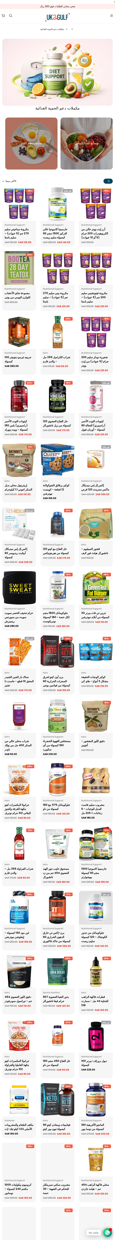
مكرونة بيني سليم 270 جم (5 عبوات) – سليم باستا (55, 297)
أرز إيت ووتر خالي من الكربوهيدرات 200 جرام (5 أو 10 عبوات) (94, 233)
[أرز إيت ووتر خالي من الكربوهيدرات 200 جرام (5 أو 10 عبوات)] (96, 204)
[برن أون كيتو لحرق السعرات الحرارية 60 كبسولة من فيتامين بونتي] (57, 652)
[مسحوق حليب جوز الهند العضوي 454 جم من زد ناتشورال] (57, 843)
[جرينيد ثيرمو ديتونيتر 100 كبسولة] (19, 332)
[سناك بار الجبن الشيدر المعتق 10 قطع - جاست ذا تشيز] (19, 652)
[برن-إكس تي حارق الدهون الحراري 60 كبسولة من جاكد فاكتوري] (57, 907)
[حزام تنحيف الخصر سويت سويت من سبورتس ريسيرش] (19, 588)
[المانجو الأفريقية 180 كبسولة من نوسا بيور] (96, 1100)
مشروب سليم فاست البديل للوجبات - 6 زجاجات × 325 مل (93, 809)
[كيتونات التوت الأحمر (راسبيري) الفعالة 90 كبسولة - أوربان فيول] (96, 396)
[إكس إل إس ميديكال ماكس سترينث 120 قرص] (96, 460)
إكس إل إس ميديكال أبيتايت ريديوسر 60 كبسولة (16, 553)
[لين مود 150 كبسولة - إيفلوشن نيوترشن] (19, 907)
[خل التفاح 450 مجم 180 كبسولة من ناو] (57, 1036)
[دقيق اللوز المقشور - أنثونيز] (96, 716)
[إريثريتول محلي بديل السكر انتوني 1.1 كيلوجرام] (19, 460)
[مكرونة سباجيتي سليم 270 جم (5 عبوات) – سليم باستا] (19, 204)
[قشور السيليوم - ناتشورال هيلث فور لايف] (96, 524)
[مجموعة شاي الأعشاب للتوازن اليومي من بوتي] (19, 268)
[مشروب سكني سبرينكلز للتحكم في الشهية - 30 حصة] (57, 1159)
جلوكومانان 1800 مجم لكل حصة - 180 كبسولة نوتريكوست (56, 617)
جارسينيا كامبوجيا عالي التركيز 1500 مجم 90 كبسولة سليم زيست (55, 233)
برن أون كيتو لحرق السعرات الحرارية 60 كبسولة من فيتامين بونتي (56, 681)
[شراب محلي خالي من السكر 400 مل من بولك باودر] (19, 716)
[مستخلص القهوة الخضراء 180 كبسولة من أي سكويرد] (57, 716)
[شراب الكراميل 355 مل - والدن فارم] (57, 332)
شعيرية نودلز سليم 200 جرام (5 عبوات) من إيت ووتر (95, 361)
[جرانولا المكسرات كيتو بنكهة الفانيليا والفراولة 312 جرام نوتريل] (19, 1036)
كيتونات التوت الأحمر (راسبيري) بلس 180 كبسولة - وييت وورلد (16, 425)
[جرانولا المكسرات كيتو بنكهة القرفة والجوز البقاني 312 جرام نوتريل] (19, 780)
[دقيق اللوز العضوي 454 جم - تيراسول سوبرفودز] (19, 972)
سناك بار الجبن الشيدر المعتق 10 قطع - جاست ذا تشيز (19, 681)
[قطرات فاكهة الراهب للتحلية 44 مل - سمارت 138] (96, 972)
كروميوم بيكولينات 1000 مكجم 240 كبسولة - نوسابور (18, 1189)
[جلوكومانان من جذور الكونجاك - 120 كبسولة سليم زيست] (96, 907)
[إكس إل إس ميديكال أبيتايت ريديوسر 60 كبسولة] (19, 524)
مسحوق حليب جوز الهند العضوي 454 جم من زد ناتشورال (56, 873)
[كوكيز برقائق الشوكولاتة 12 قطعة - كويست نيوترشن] (57, 460)
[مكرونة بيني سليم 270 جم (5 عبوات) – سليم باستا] (57, 268)
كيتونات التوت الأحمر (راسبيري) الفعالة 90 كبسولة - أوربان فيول (93, 425)
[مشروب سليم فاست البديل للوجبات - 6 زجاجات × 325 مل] (96, 780)
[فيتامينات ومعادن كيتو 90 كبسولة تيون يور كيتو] (57, 1100)
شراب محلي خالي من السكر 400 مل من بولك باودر (18, 745)
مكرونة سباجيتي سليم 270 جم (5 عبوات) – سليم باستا (17, 233)
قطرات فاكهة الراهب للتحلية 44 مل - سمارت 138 (94, 1001)
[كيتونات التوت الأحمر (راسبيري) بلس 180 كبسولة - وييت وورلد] (19, 396)
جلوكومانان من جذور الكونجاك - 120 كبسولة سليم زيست (94, 937)
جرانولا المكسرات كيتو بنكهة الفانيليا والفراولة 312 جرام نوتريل (17, 1065)
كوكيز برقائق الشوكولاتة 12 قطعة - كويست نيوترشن (56, 489)
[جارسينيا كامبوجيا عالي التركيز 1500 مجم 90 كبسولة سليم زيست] (57, 204)
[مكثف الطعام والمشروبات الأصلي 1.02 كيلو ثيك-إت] (19, 1100)
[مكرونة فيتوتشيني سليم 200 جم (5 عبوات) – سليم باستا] (96, 268)
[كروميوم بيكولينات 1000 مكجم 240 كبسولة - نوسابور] (19, 1159)
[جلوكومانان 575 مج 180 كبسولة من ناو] (57, 780)
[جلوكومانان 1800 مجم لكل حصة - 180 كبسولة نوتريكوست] (57, 588)
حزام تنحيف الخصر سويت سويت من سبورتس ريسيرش (19, 617)
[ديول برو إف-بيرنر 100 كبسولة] (96, 1036)
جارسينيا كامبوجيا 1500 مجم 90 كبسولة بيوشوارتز (94, 873)
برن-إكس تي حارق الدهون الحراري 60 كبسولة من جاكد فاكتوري (57, 937)
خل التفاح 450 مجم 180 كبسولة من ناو (56, 1063)
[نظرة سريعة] (83, 193)
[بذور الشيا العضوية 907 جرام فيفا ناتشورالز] (57, 972)
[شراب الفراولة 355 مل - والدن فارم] (19, 843)
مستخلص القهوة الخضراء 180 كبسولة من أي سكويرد (57, 745)
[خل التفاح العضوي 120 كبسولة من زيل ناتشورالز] (57, 396)
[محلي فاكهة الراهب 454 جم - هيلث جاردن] (96, 1159)
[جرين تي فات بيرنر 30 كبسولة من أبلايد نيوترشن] (96, 588)
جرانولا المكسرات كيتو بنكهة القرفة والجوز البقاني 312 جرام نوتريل (18, 809)
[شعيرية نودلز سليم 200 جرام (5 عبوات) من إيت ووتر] (96, 332)
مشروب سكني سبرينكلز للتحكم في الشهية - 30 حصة (56, 1189)
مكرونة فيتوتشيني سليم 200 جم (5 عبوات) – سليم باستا (94, 297)
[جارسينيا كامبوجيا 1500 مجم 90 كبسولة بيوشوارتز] (96, 843)
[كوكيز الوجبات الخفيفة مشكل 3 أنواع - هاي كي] (96, 652)
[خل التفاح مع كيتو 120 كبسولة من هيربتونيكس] (57, 524)
